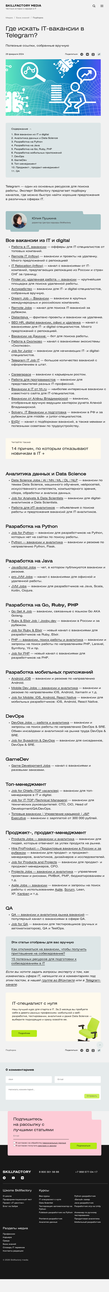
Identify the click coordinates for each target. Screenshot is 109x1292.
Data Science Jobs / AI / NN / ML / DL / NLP (44, 480)
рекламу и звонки (47, 1146)
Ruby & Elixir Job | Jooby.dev (33, 621)
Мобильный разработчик (87, 1222)
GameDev (20, 160)
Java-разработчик (84, 1203)
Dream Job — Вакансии (30, 298)
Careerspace (21, 374)
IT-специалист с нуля (28, 994)
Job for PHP (20, 653)
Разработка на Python (28, 142)
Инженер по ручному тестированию (85, 1214)
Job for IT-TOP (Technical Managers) (39, 800)
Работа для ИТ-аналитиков (33, 507)
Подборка (11, 1050)
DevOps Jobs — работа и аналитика (40, 722)
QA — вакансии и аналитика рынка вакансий (47, 915)
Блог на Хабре (10, 1206)
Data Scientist (46, 1203)
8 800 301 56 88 (49, 1172)
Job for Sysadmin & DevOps (33, 740)
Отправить (92, 1096)
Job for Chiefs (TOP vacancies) (35, 791)
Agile (58, 889)
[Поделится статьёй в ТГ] (81, 54)
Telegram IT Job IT (25, 360)
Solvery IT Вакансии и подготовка (38, 412)
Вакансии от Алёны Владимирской (39, 398)
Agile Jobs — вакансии (29, 885)
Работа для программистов (33, 379)
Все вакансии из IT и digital (31, 135)
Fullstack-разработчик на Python (56, 1212)
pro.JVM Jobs (22, 577)
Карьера (7, 1237)
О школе (7, 1196)
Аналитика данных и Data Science (36, 138)
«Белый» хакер (82, 1199)
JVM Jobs (19, 586)
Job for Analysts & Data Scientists (37, 498)
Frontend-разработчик (50, 1219)
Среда (6, 1241)
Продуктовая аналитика (86, 1219)
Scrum (69, 889)
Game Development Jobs (30, 765)
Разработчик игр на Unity (87, 1206)
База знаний (9, 1244)
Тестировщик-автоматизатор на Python (55, 1208)
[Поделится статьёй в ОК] (93, 54)
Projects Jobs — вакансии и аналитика (42, 871)
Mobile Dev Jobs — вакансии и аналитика (44, 688)
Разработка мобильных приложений (38, 153)
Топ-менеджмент (25, 164)
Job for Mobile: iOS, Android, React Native (43, 697)
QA (18, 171)
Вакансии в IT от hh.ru (29, 389)
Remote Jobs (21, 308)
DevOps (19, 157)
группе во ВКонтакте (58, 980)
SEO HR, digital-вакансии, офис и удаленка (46, 322)
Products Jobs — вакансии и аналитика (42, 839)
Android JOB (21, 678)
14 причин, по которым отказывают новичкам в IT (49, 451)
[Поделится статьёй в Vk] (87, 54)
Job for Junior (21, 351)
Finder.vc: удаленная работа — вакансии (43, 279)
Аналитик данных (48, 1222)
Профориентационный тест (17, 1199)
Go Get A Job (21, 611)
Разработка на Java (27, 146)
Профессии (9, 1234)
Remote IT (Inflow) (25, 256)
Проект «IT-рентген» (13, 1203)
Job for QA (19, 924)
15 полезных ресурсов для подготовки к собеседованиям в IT (43, 961)
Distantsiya (20, 317)
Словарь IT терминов (14, 1247)
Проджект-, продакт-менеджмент (37, 168)
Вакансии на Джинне (29, 336)
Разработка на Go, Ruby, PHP (33, 149)
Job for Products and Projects (34, 862)
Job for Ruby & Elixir (26, 630)
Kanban (23, 894)
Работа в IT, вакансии (28, 247)
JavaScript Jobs (23, 567)
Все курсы (44, 1196)
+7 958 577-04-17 (86, 1172)
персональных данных (54, 1143)
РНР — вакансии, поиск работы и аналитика (47, 640)
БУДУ (15, 422)
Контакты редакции (13, 1251)
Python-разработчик (85, 1196)
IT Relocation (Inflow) (27, 266)
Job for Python (22, 533)
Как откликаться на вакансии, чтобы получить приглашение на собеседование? (48, 951)
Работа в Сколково (26, 341)
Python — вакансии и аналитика (37, 542)
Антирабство (21, 289)
